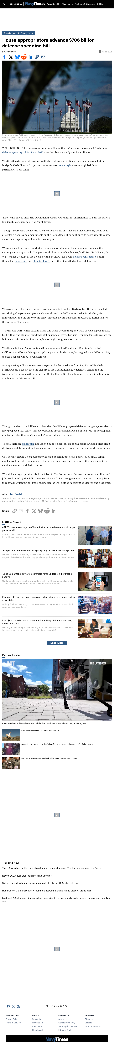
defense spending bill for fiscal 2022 (23, 152)
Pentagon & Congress (85, 4)
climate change (41, 261)
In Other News (11, 521)
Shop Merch (37, 1029)
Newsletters (37, 1022)
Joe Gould (10, 51)
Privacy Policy (12, 1018)
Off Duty (101, 4)
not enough (64, 165)
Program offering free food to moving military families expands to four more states (38, 598)
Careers (88, 1022)
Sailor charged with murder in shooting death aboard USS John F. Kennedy (42, 883)
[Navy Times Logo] (35, 4)
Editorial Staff (64, 1029)
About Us (89, 1018)
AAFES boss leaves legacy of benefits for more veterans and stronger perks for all (38, 528)
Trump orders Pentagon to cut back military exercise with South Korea (49, 758)
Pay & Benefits (53, 4)
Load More (57, 643)
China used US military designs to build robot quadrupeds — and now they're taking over (44, 723)
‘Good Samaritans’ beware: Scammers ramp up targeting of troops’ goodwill (37, 575)
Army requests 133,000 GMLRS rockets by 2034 (40, 730)
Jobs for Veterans (93, 1026)
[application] (57, 690)
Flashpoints (67, 4)
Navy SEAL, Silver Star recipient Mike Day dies (27, 875)
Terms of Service (13, 1022)
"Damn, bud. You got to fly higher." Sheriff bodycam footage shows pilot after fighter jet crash (58, 744)
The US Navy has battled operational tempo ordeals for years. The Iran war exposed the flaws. (51, 868)
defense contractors (84, 256)
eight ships (28, 443)
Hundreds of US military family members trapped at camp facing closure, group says (46, 890)
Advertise (62, 1018)
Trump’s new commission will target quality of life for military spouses (38, 550)
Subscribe (36, 1018)
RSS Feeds (37, 1026)
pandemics (21, 261)
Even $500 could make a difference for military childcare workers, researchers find (37, 621)
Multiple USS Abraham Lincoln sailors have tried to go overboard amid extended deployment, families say (56, 899)
